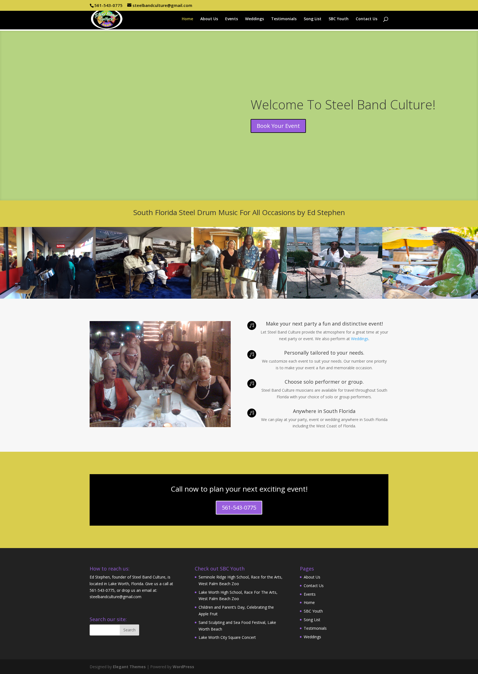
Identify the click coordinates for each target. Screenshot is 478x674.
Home (187, 19)
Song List (312, 19)
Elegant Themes (129, 666)
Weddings (254, 19)
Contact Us (366, 19)
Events (231, 19)
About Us (209, 19)
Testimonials (284, 19)
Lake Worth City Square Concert (227, 637)
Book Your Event (278, 126)
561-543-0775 (239, 507)
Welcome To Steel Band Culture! (343, 104)
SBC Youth (339, 19)
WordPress (183, 666)
